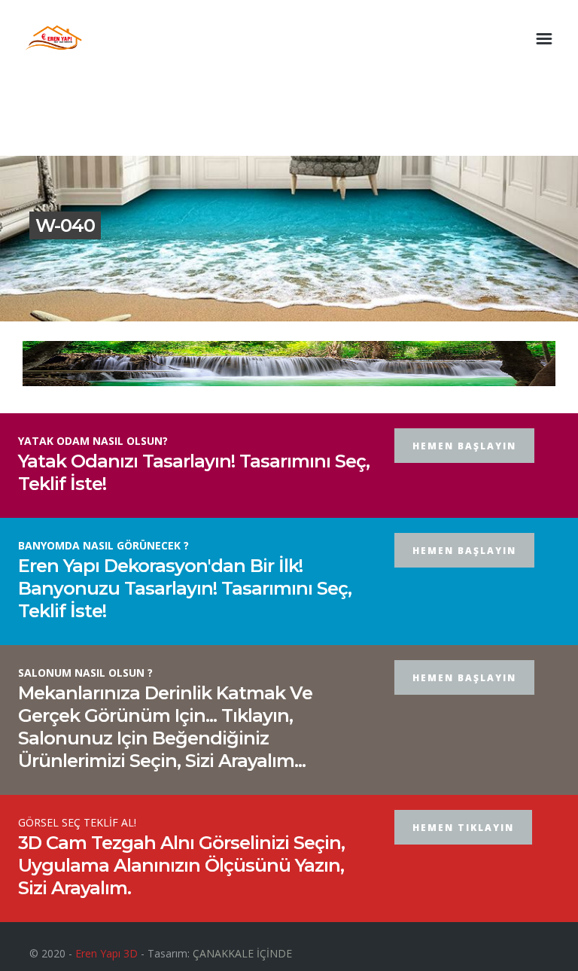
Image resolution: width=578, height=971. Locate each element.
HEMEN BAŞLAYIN (464, 446)
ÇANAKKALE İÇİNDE (242, 953)
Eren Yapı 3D (106, 953)
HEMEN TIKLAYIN (463, 827)
